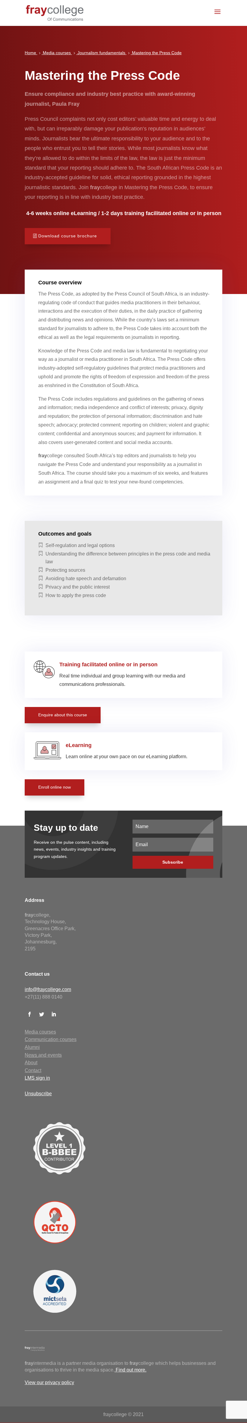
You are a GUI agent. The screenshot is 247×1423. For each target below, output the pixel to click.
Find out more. (131, 1369)
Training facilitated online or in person (108, 664)
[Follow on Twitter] (41, 1014)
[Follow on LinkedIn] (53, 1014)
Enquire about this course (62, 714)
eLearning (79, 745)
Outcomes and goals (65, 534)
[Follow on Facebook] (29, 1014)
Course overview (60, 283)
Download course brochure (67, 235)
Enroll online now (54, 787)
